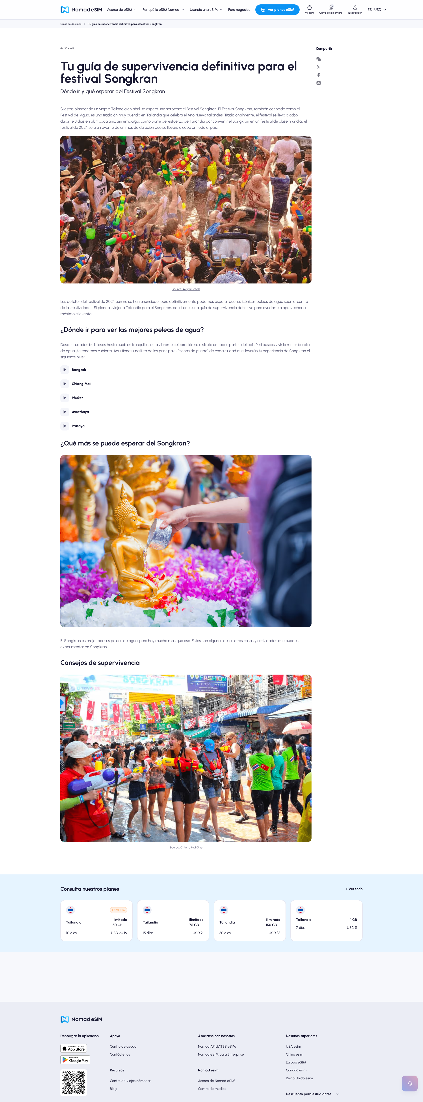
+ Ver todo (354, 889)
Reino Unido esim (299, 1078)
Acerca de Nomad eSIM (216, 1081)
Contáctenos (120, 1054)
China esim (294, 1054)
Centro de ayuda (123, 1046)
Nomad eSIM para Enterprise (221, 1054)
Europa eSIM (296, 1062)
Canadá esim (296, 1070)
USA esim (293, 1046)
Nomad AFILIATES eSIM (217, 1046)
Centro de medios (212, 1089)
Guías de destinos (70, 24)
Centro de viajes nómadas (130, 1081)
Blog (113, 1089)
